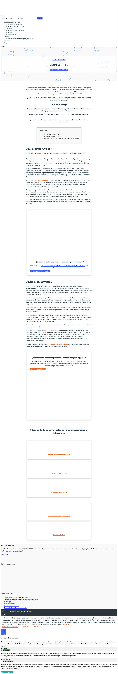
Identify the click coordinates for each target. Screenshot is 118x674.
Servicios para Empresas (12, 22)
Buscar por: (4, 18)
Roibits (31, 611)
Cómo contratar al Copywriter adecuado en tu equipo (60, 138)
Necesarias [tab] (4, 648)
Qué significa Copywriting (51, 134)
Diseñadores (12, 34)
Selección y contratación (16, 26)
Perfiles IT (11, 32)
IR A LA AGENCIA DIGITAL (38, 369)
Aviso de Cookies (9, 604)
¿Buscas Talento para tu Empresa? (16, 598)
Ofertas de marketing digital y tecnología (21, 39)
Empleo (6, 36)
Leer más (66, 624)
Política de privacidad (11, 606)
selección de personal (50, 330)
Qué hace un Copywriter (50, 136)
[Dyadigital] (9, 14)
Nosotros (7, 41)
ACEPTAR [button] (25, 626)
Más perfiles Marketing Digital (59, 454)
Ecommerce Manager (59, 492)
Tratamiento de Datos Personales (15, 608)
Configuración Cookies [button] (10, 626)
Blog (5, 43)
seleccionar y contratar (49, 266)
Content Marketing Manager (59, 516)
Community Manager (59, 473)
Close (2, 16)
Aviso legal (7, 602)
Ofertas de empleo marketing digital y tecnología (21, 600)
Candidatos (8, 28)
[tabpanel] (59, 655)
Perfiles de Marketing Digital (16, 30)
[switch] (1, 650)
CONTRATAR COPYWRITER (59, 70)
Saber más (4, 554)
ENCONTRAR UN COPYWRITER (40, 271)
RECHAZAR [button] (37, 626)
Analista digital (59, 535)
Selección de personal (15, 24)
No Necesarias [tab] (5, 659)
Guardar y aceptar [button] (7, 672)
